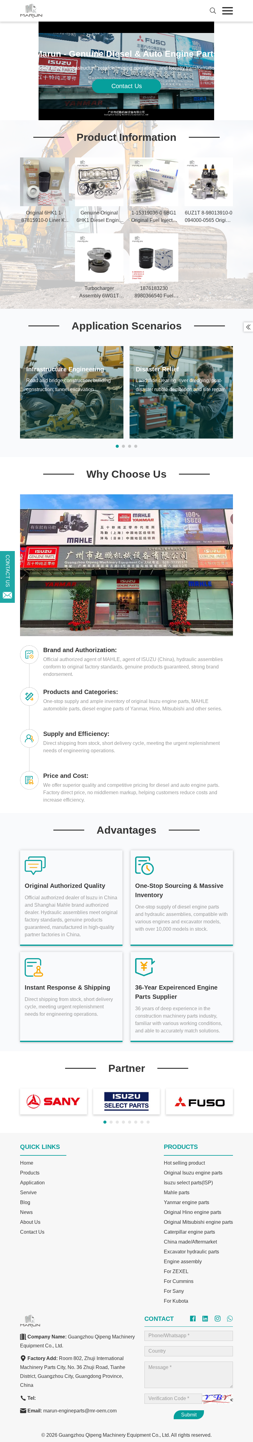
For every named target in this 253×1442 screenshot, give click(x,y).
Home (26, 1163)
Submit (189, 1414)
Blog (25, 1202)
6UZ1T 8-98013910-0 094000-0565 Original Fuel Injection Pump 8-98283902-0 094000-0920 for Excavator (209, 217)
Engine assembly (183, 1261)
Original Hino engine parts (192, 1212)
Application (32, 1182)
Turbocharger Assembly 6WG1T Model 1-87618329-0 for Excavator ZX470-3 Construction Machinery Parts (99, 293)
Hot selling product (184, 1163)
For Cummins (178, 1281)
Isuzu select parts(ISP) (188, 1182)
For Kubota (176, 1301)
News (26, 1212)
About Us (30, 1222)
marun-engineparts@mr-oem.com (80, 1410)
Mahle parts (176, 1192)
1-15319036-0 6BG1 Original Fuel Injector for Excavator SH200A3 (154, 217)
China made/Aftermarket (190, 1241)
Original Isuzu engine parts (193, 1172)
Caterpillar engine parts (189, 1232)
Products (29, 1172)
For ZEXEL (176, 1271)
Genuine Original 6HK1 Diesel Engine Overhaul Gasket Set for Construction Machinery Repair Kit (99, 217)
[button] (117, 446)
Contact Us (126, 86)
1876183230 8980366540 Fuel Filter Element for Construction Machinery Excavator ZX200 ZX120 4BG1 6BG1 (154, 293)
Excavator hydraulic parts (191, 1251)
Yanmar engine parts (186, 1202)
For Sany (174, 1291)
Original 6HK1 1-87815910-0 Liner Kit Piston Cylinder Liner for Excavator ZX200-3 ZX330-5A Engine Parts (44, 217)
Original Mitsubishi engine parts (198, 1222)
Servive (28, 1192)
